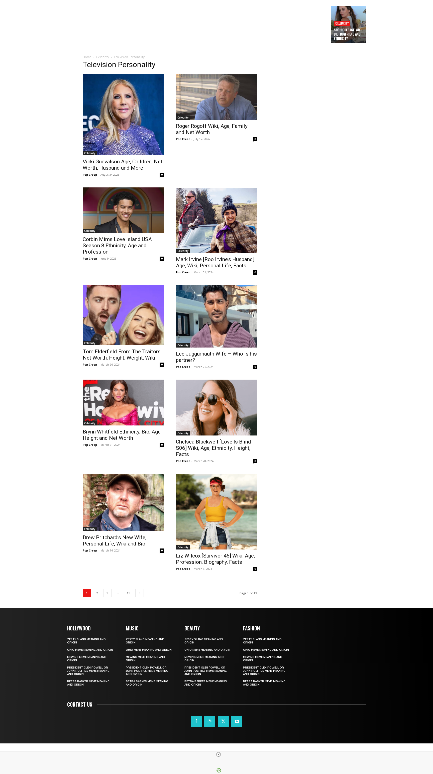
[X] (223, 721)
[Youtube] (236, 721)
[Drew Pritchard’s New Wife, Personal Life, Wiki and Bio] (123, 502)
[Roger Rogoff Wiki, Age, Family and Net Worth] (216, 97)
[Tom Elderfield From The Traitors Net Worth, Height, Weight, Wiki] (123, 315)
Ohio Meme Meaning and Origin (90, 649)
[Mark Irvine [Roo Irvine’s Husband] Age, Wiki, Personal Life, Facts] (216, 220)
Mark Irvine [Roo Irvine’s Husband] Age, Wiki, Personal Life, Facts (215, 262)
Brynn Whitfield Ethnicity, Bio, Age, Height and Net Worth (122, 435)
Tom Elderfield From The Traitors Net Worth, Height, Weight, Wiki (122, 355)
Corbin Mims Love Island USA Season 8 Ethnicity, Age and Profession (117, 245)
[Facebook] (196, 721)
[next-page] (139, 593)
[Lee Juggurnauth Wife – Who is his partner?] (216, 316)
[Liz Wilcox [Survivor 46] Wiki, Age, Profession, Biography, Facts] (216, 511)
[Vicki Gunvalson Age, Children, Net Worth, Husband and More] (123, 114)
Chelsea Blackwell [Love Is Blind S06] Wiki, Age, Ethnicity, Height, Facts (213, 448)
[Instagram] (209, 721)
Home (87, 57)
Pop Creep (90, 174)
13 (128, 593)
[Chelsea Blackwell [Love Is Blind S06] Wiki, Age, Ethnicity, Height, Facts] (216, 407)
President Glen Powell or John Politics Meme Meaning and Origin (88, 671)
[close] (218, 754)
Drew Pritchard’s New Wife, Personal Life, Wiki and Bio (114, 540)
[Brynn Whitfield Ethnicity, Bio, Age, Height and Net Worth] (123, 402)
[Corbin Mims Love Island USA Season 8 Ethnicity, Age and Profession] (123, 210)
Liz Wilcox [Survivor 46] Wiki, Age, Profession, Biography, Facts (215, 559)
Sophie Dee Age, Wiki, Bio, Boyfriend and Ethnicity (348, 34)
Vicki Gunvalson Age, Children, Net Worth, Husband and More (122, 165)
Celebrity (342, 23)
